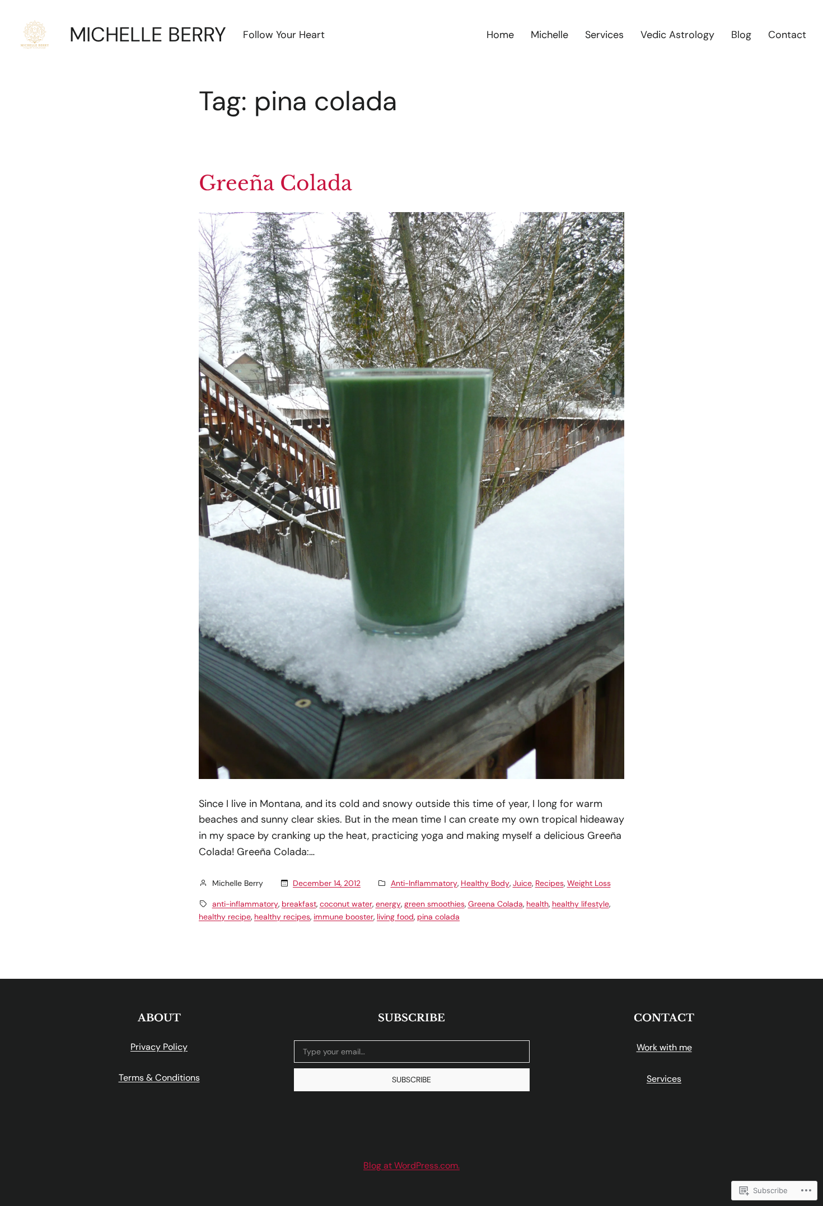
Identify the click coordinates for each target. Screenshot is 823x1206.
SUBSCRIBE (411, 1079)
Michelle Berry (147, 34)
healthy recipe (225, 917)
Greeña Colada (275, 183)
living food (395, 917)
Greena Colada (495, 904)
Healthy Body (485, 883)
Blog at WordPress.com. (411, 1165)
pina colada (438, 917)
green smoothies (434, 904)
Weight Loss (589, 883)
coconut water (346, 904)
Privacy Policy (159, 1047)
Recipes (549, 883)
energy (388, 904)
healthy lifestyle (580, 904)
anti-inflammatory (245, 904)
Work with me (664, 1047)
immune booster (343, 917)
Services (664, 1079)
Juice (522, 883)
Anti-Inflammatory (424, 883)
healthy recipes (282, 917)
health (537, 904)
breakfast (299, 904)
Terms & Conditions (159, 1077)
